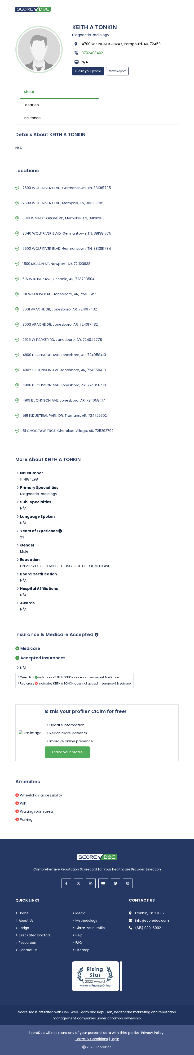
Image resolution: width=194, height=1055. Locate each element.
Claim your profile (88, 71)
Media (80, 913)
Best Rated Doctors (34, 935)
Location (31, 104)
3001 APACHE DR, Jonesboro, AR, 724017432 (59, 309)
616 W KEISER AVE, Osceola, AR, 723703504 (58, 278)
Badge (24, 927)
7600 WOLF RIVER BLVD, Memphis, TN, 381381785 (62, 202)
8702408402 (92, 52)
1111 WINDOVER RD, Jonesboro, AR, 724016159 (59, 294)
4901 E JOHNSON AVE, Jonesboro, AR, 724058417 (63, 400)
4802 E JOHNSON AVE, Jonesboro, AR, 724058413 (64, 369)
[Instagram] (127, 883)
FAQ (78, 942)
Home (24, 913)
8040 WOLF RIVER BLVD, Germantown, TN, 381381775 (66, 233)
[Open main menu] (173, 9)
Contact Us (28, 950)
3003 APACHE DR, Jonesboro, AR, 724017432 (60, 324)
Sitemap (82, 950)
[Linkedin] (91, 883)
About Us (26, 920)
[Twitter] (78, 883)
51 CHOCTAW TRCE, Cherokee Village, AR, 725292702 (67, 430)
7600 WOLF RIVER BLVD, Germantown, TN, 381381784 (66, 248)
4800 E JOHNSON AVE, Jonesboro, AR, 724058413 (64, 354)
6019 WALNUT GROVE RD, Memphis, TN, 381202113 (63, 218)
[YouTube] (103, 883)
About (29, 91)
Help (79, 935)
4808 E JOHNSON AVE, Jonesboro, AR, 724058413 (64, 385)
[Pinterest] (115, 883)
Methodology (86, 920)
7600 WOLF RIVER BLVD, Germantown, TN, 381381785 (66, 187)
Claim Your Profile (90, 927)
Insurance (32, 117)
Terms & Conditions (91, 1038)
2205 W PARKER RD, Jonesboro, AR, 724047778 (62, 339)
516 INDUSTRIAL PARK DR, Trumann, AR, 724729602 (64, 415)
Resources (27, 942)
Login (115, 1038)
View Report (117, 71)
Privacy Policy (152, 1032)
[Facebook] (66, 883)
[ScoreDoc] (33, 9)
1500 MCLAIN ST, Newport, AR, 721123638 (56, 263)
